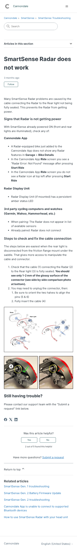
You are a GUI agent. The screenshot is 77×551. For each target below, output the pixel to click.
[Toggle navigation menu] (67, 6)
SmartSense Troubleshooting (54, 18)
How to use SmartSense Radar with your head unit (36, 517)
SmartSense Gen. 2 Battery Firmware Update (32, 493)
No (47, 440)
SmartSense (27, 18)
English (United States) (56, 543)
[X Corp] (10, 419)
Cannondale (10, 18)
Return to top (12, 469)
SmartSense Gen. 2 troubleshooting (27, 499)
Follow (11, 84)
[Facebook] (5, 419)
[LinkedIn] (16, 419)
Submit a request (53, 457)
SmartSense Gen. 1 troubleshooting (26, 486)
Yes (29, 440)
